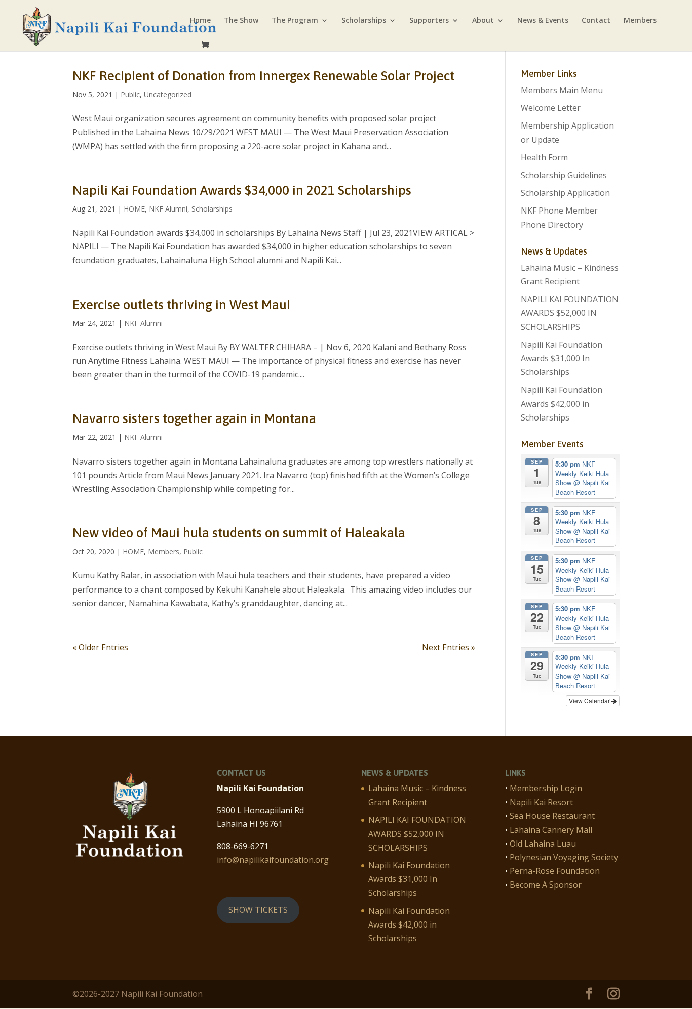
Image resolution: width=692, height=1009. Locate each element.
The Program (295, 21)
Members (640, 21)
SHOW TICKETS (258, 909)
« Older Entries (100, 647)
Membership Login (546, 788)
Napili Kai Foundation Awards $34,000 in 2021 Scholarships (241, 190)
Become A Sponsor (546, 884)
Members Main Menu (562, 90)
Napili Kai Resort (541, 802)
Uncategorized (167, 94)
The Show (241, 21)
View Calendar (590, 700)
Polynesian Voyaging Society (564, 857)
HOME (134, 209)
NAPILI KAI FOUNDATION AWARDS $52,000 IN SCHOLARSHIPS (570, 312)
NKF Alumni (168, 209)
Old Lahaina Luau (543, 843)
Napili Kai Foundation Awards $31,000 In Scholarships (561, 358)
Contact (596, 21)
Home (200, 21)
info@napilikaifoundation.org (273, 859)
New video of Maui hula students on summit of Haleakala (238, 532)
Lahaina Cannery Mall (551, 829)
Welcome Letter (551, 107)
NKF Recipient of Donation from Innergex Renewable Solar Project (263, 75)
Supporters (429, 21)
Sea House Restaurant (552, 815)
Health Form (544, 157)
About (483, 21)
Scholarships (363, 21)
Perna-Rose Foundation (555, 870)
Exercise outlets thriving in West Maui (181, 304)
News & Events (542, 21)
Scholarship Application (565, 192)
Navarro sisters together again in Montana (194, 418)
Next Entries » (448, 647)
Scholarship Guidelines (564, 175)
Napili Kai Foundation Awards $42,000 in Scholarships (561, 403)
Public (130, 94)
